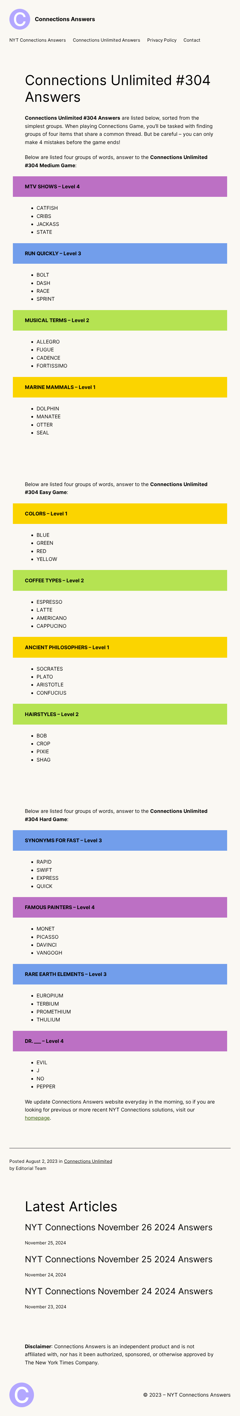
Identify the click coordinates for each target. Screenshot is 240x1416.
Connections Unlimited (88, 1161)
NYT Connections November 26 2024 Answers (118, 1227)
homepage (37, 1118)
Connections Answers (65, 19)
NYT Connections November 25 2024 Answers (118, 1259)
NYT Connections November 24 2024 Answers (119, 1291)
